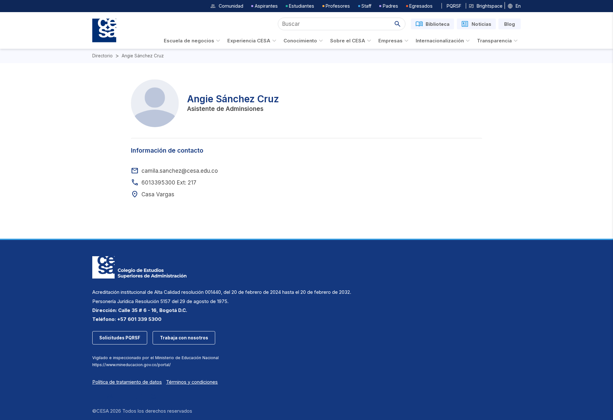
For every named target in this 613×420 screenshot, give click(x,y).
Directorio (102, 56)
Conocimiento (300, 41)
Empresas (390, 41)
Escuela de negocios (189, 41)
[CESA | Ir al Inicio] (104, 30)
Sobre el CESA (347, 41)
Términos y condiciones (192, 382)
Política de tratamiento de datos (127, 382)
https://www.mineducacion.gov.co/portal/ (131, 364)
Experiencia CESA (248, 41)
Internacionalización (440, 41)
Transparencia (494, 41)
